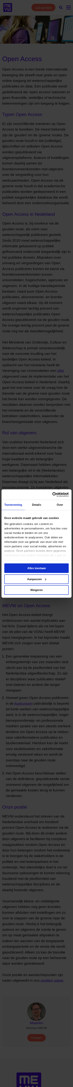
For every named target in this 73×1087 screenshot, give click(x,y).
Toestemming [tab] (13, 504)
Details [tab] (36, 504)
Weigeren (36, 590)
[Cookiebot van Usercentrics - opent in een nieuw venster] (52, 494)
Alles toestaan (36, 568)
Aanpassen (34, 579)
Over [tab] (60, 504)
